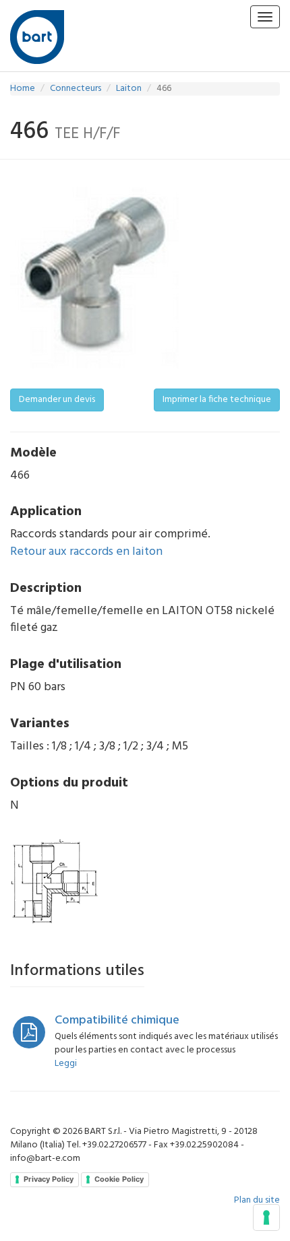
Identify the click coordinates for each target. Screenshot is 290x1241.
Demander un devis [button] (57, 399)
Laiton (129, 88)
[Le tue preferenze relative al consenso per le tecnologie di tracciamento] (266, 1217)
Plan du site (257, 1200)
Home (22, 88)
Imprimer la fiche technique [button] (217, 399)
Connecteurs (75, 88)
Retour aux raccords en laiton (86, 552)
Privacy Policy (49, 1179)
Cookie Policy (119, 1179)
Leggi (66, 1063)
